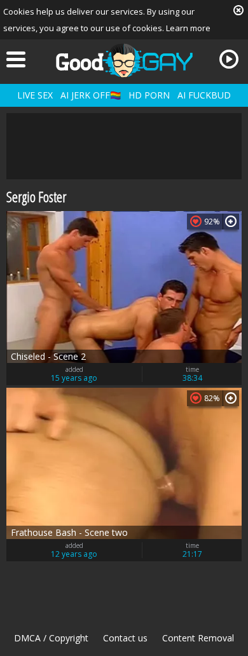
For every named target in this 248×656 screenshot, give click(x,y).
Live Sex (35, 95)
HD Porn (149, 95)
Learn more (188, 28)
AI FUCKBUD (204, 95)
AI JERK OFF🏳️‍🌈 (90, 95)
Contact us (125, 638)
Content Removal (198, 638)
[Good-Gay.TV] (124, 60)
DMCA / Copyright (51, 638)
